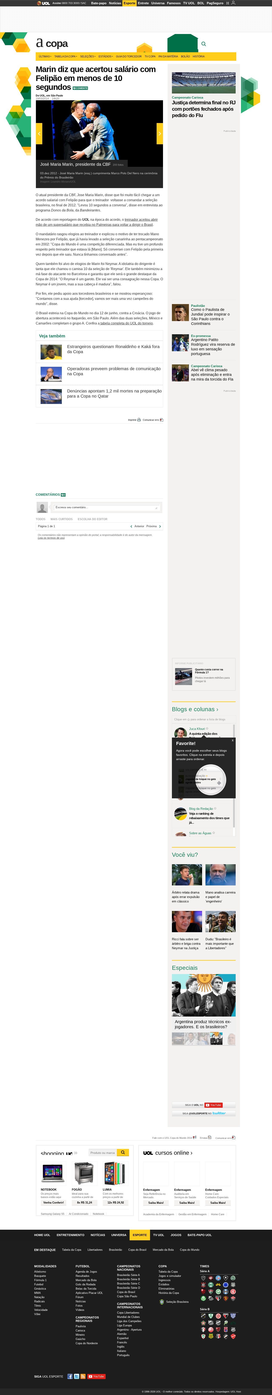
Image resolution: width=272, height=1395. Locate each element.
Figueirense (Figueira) (233, 1284)
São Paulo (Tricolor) (218, 1298)
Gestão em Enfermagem (192, 1214)
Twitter (77, 1376)
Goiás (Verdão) (218, 1291)
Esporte (129, 3)
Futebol (38, 1284)
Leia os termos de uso (51, 538)
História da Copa (169, 1292)
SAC (83, 3)
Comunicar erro (151, 420)
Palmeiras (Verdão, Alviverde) (203, 1298)
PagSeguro (215, 3)
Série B (205, 1309)
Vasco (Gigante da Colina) (225, 1336)
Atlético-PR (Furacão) (210, 1278)
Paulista (81, 1326)
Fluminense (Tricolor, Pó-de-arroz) (210, 1291)
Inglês (121, 1346)
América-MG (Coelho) (210, 1316)
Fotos (79, 1305)
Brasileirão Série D (128, 1287)
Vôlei (37, 1314)
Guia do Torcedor (129, 56)
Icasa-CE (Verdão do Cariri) (233, 1322)
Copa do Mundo (189, 1249)
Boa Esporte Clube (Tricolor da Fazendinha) (203, 1322)
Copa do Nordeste (87, 1343)
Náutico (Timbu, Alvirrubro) (210, 1329)
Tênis (37, 1305)
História (199, 56)
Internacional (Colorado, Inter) (233, 1291)
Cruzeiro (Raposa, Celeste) (225, 1284)
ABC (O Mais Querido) (203, 1316)
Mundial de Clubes (128, 1317)
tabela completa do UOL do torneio (126, 323)
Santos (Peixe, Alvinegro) (210, 1298)
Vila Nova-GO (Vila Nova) (233, 1336)
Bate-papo (98, 3)
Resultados (82, 1275)
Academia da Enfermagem (158, 1214)
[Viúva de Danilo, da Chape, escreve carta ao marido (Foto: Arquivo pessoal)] (203, 1044)
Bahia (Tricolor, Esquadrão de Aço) (218, 1278)
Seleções (87, 56)
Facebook (70, 1376)
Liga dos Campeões (129, 1321)
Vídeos (80, 1309)
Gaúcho (80, 1339)
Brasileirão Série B (128, 1279)
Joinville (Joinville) (203, 1329)
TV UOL (189, 3)
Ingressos (165, 1280)
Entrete (143, 3)
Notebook (98, 1213)
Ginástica (40, 1288)
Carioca (80, 1330)
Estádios (105, 56)
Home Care (217, 1214)
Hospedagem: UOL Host (228, 1391)
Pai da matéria (168, 56)
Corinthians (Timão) (203, 1284)
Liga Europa (124, 1325)
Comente (82, 88)
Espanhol (123, 1338)
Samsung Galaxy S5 (52, 1213)
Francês (122, 1342)
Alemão (121, 1334)
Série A (205, 1271)
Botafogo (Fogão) (225, 1278)
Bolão (185, 56)
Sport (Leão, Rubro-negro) (225, 1298)
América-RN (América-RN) (218, 1316)
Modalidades (45, 1266)
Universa (157, 3)
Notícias (115, 3)
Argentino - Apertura (129, 1329)
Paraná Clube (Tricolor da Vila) (225, 1329)
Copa (56, 43)
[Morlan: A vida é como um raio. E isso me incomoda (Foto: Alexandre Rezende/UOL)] (229, 1044)
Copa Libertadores (128, 1312)
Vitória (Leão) (233, 1298)
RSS (83, 1376)
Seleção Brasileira (177, 1301)
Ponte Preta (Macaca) (233, 1329)
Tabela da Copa (64, 56)
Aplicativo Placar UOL (89, 1292)
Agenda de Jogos (86, 1271)
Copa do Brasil (137, 1249)
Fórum (80, 1297)
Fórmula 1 (40, 1280)
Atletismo (40, 1271)
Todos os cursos (221, 1154)
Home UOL (42, 1235)
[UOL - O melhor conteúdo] (42, 4)
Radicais (39, 1301)
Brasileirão (115, 1249)
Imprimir (132, 420)
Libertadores (95, 1249)
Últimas (44, 56)
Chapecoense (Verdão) (233, 1278)
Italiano (121, 1351)
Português (123, 1355)
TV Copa (150, 56)
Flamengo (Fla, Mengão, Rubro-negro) (203, 1291)
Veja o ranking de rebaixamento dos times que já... (209, 818)
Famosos (174, 3)
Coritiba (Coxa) (210, 1284)
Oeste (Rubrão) (218, 1329)
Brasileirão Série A (128, 1275)
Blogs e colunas (193, 709)
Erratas (204, 1138)
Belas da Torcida (86, 1288)
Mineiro (80, 1334)
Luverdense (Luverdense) (225, 1322)
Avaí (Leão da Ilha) (233, 1316)
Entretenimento (70, 1235)
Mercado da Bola (163, 1249)
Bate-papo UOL (200, 1235)
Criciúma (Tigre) (218, 1284)
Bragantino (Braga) (210, 1322)
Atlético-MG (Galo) (203, 1278)
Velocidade (41, 1309)
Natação (39, 1297)
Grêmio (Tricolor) (225, 1291)
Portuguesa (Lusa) (203, 1336)
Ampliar (149, 105)
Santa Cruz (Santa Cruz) (218, 1336)
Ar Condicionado (78, 1213)
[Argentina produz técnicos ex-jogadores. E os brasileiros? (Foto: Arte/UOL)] (216, 1044)
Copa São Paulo (127, 1296)
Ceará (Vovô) (218, 1322)
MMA (37, 1292)
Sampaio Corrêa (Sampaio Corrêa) (210, 1336)
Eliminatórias (166, 1288)
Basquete (40, 1275)
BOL (200, 3)
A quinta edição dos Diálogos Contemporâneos (208, 736)
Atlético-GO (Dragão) (225, 1316)
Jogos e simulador (170, 1275)
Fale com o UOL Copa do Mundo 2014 (172, 1138)
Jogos (176, 1235)
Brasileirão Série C (128, 1283)
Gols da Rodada (85, 1284)
